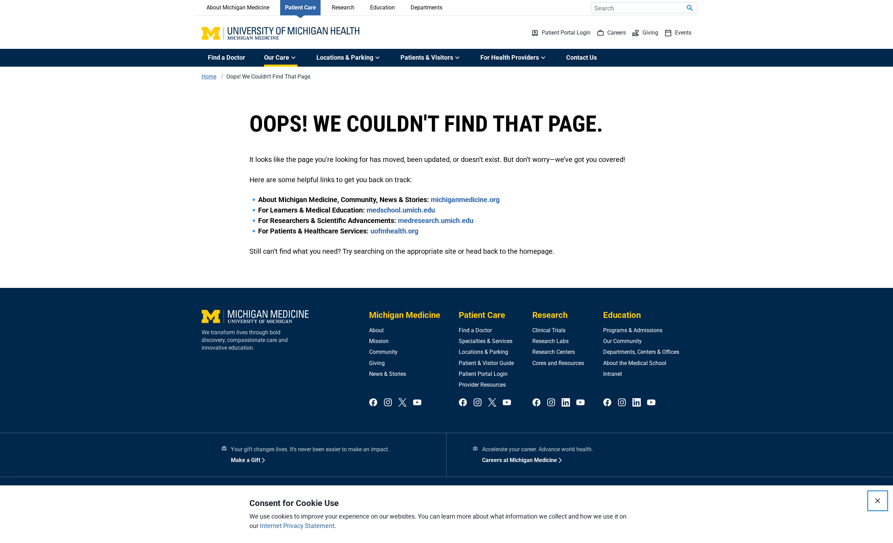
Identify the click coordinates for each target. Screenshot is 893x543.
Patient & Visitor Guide (486, 363)
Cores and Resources (558, 363)
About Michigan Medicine (238, 7)
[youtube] (417, 403)
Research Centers (553, 352)
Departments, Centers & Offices (641, 352)
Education (382, 7)
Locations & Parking (483, 352)
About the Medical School (634, 363)
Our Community (622, 341)
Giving (377, 363)
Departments (426, 7)
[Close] (877, 500)
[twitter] (402, 403)
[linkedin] (566, 403)
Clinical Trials (548, 330)
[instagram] (388, 403)
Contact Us (581, 57)
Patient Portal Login (483, 374)
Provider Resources (482, 384)
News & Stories (387, 374)
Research (343, 7)
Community (383, 352)
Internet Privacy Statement (297, 525)
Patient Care (300, 7)
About (376, 330)
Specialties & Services (485, 341)
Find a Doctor (226, 57)
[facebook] (373, 403)
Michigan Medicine (404, 315)
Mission (379, 341)
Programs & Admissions (632, 330)
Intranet (612, 374)
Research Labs (550, 341)
